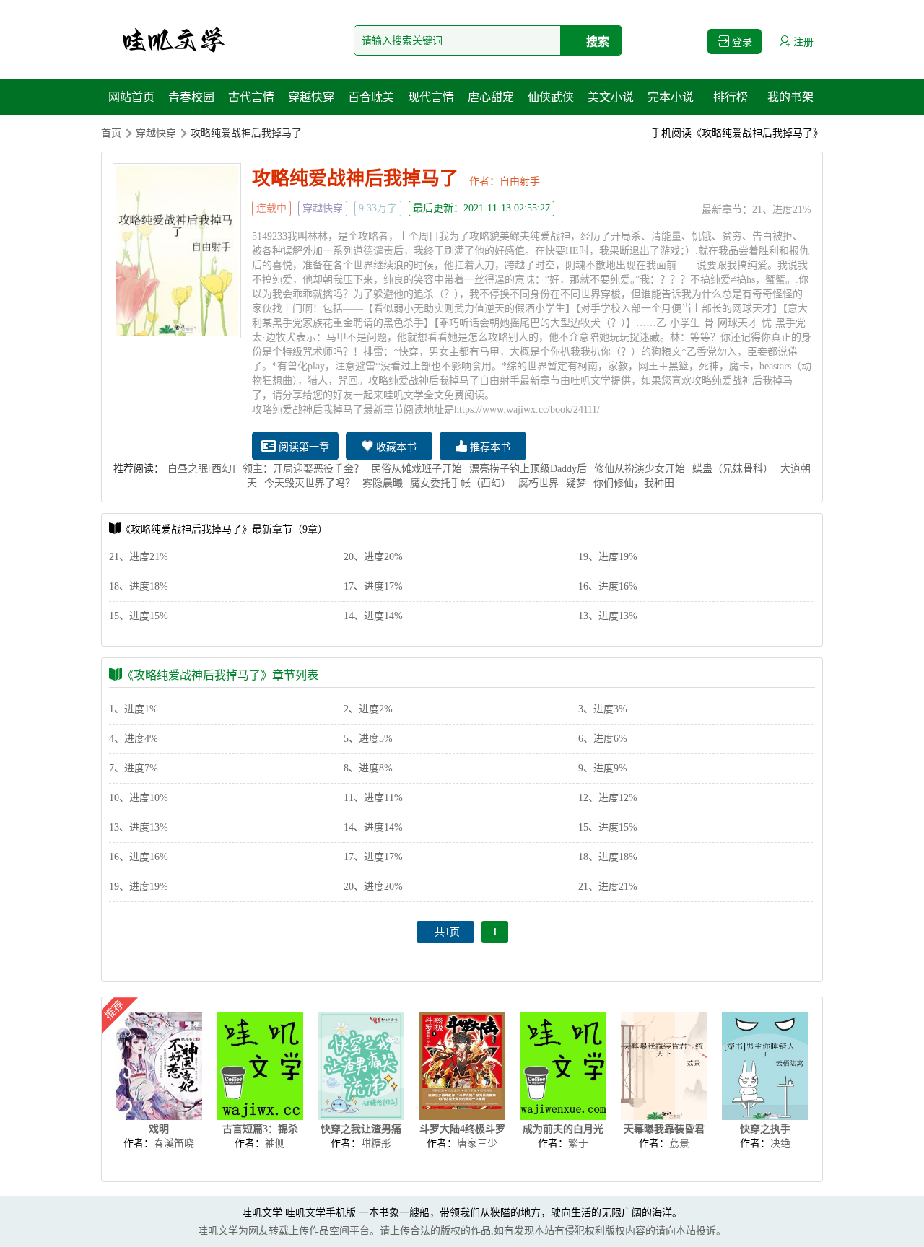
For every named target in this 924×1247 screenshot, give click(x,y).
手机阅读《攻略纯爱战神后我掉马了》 (737, 133)
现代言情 (431, 97)
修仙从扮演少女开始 (639, 468)
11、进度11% (373, 797)
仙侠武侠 (551, 97)
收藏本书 (395, 447)
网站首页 (131, 97)
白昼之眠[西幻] (201, 468)
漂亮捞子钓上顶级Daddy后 (528, 468)
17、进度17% (373, 586)
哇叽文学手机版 (320, 1212)
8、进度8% (368, 768)
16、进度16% (607, 586)
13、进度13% (607, 616)
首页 (111, 133)
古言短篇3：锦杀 (260, 1129)
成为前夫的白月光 (563, 1129)
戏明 (159, 1129)
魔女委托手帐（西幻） (460, 483)
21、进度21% (781, 209)
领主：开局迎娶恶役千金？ (303, 468)
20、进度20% (373, 556)
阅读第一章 (302, 447)
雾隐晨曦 (382, 483)
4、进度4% (133, 738)
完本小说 (671, 97)
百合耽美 (371, 97)
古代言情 (251, 97)
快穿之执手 (765, 1129)
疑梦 (576, 483)
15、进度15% (138, 616)
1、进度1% (133, 709)
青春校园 (191, 97)
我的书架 (790, 97)
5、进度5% (368, 738)
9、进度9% (602, 768)
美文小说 (611, 97)
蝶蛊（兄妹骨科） (732, 468)
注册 (802, 42)
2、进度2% (368, 709)
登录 (740, 42)
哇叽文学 (262, 1212)
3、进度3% (602, 709)
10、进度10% (138, 797)
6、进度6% (602, 738)
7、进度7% (133, 768)
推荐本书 (488, 447)
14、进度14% (373, 616)
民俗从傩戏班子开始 (416, 468)
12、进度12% (607, 797)
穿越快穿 (311, 97)
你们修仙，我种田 (633, 483)
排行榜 (730, 97)
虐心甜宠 (491, 97)
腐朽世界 (538, 483)
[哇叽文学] (173, 39)
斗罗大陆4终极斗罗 (462, 1129)
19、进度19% (607, 556)
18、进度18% (138, 586)
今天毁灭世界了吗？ (309, 483)
